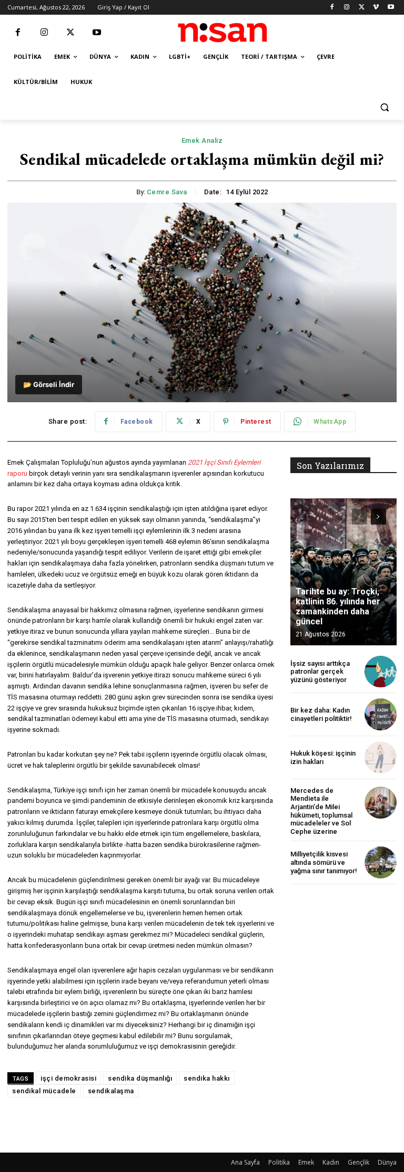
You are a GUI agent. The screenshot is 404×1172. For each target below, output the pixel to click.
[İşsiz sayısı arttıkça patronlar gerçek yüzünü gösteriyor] (381, 672)
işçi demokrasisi (68, 1078)
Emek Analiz (202, 140)
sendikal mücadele (44, 1091)
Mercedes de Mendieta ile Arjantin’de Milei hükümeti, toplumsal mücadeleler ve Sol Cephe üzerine (321, 811)
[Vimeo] (376, 8)
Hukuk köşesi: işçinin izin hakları (323, 757)
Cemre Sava (167, 192)
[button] (384, 107)
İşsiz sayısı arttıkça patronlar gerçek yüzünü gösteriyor (320, 672)
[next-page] (378, 517)
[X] (362, 8)
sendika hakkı (207, 1078)
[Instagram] (347, 8)
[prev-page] (359, 517)
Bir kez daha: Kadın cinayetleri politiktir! (321, 714)
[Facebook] (332, 8)
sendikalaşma (111, 1091)
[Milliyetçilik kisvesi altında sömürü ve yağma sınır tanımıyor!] (381, 862)
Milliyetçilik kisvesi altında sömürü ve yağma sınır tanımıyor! (323, 862)
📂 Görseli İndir (48, 384)
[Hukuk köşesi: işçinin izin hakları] (381, 757)
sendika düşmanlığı (140, 1078)
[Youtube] (391, 8)
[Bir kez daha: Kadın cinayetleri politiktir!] (381, 714)
